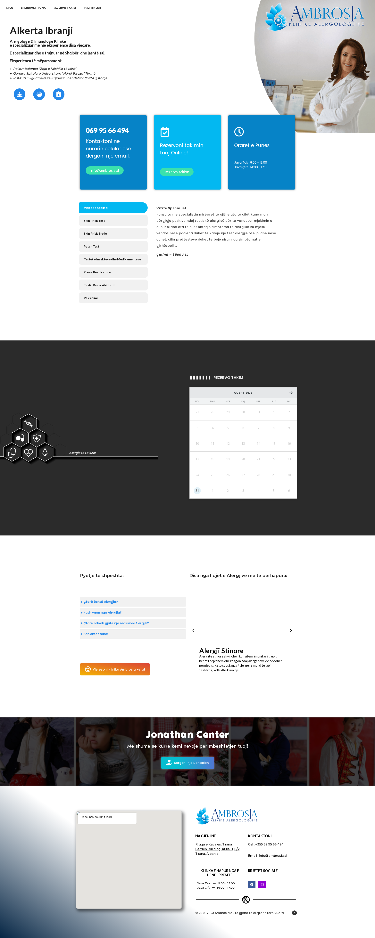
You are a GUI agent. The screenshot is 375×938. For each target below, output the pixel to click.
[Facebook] (251, 884)
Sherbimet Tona (33, 8)
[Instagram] (262, 884)
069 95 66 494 (107, 130)
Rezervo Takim (65, 8)
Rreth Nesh (92, 8)
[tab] (113, 207)
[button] (193, 630)
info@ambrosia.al (273, 856)
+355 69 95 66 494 (269, 844)
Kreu (9, 8)
